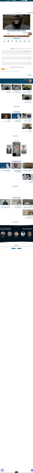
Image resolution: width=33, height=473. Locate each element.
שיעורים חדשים (16, 198)
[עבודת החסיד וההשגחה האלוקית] (28, 204)
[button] (32, 470)
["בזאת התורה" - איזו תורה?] (27, 118)
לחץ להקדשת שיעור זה (16, 36)
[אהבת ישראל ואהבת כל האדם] (16, 90)
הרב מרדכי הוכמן (31, 171)
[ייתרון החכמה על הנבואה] (27, 99)
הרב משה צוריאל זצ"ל (29, 131)
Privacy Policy (12, 71)
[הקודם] (5, 149)
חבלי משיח (31, 169)
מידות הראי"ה (8, 205)
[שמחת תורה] (6, 118)
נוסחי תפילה (8, 169)
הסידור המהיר (8, 171)
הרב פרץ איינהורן (29, 121)
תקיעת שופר (19, 169)
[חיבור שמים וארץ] (6, 90)
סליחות (32, 180)
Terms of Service (16, 71)
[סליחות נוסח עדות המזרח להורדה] (5, 168)
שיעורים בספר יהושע (30, 216)
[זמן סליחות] (28, 179)
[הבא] (27, 149)
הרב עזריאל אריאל (19, 121)
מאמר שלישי (31, 205)
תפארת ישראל (29, 90)
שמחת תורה (16, 112)
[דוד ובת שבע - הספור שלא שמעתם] (28, 168)
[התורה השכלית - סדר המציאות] (27, 90)
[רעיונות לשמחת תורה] (16, 118)
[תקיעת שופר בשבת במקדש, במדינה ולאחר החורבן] (16, 168)
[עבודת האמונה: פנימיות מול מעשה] (5, 204)
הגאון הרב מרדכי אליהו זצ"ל (8, 121)
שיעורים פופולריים (16, 161)
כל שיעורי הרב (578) (16, 106)
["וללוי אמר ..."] (27, 128)
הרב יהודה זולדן (19, 172)
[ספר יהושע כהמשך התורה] (28, 215)
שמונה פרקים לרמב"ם (18, 205)
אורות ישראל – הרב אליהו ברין (17, 90)
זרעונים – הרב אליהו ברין (28, 100)
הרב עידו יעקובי (31, 218)
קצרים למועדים (29, 119)
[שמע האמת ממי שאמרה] (16, 204)
